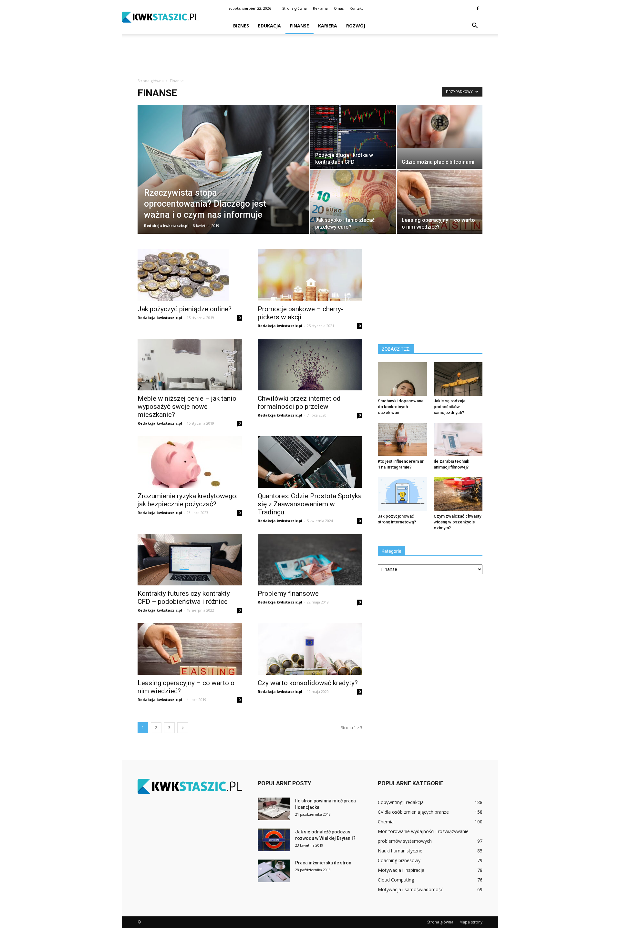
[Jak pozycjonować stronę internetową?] (402, 494)
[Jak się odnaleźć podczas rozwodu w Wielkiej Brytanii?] (274, 840)
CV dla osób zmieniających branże (413, 812)
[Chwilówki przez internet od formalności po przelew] (310, 364)
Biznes (241, 26)
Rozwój (355, 26)
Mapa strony (471, 922)
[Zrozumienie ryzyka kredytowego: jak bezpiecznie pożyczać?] (190, 462)
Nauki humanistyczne (400, 851)
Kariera (327, 26)
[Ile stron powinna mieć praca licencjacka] (274, 809)
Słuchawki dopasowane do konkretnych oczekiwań (401, 406)
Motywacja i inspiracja (401, 870)
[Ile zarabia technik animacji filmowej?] (458, 439)
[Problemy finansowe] (310, 559)
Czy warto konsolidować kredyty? (308, 683)
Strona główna (294, 8)
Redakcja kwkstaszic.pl (166, 225)
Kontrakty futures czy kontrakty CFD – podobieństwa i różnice (184, 597)
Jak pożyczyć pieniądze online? (185, 309)
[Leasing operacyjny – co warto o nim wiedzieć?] (439, 202)
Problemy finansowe (288, 593)
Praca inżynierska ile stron (323, 862)
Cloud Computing (396, 880)
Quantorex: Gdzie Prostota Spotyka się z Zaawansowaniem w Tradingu (310, 504)
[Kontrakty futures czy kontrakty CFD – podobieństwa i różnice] (190, 559)
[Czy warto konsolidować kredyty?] (310, 649)
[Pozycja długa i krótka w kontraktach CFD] (353, 137)
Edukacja (269, 26)
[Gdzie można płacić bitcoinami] (439, 126)
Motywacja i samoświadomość (410, 889)
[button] (474, 26)
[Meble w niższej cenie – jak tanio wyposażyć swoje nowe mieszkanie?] (190, 364)
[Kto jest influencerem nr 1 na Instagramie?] (402, 439)
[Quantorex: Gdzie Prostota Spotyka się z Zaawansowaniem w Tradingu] (310, 462)
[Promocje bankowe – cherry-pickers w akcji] (310, 275)
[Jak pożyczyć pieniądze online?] (190, 275)
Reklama (320, 8)
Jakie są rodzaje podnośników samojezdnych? (450, 406)
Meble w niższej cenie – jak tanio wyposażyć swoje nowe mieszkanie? (187, 406)
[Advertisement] (310, 56)
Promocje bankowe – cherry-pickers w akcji (300, 313)
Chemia (386, 822)
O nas (339, 8)
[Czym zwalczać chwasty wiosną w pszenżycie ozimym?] (458, 494)
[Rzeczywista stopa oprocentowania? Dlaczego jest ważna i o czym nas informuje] (223, 179)
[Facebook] (477, 8)
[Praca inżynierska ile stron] (274, 871)
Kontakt (356, 8)
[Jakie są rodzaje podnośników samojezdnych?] (458, 379)
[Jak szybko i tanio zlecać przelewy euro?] (353, 202)
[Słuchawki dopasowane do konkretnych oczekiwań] (402, 379)
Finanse (299, 26)
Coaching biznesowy (399, 860)
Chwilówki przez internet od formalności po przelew (299, 402)
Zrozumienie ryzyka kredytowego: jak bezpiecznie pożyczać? (187, 500)
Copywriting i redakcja (401, 802)
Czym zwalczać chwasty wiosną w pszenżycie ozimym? (457, 522)
